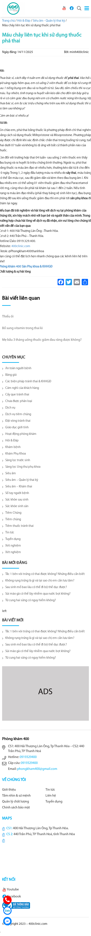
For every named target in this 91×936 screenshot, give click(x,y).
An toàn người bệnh (18, 368)
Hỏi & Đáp (12, 440)
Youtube (12, 889)
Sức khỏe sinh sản (16, 506)
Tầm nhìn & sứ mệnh (16, 795)
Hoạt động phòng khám (20, 434)
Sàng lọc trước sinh (17, 460)
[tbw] (16, 905)
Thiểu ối (8, 316)
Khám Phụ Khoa (15, 453)
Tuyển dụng (13, 539)
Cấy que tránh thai (17, 394)
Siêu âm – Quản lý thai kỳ (21, 480)
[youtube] (64, 8)
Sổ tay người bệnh (17, 493)
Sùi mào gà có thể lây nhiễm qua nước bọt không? (37, 593)
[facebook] (71, 8)
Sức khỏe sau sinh (16, 499)
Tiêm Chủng (13, 513)
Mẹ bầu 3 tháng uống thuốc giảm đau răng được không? (42, 340)
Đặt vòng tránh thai (17, 421)
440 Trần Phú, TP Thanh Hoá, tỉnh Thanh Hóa (44, 834)
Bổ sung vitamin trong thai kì (22, 328)
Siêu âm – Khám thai (18, 486)
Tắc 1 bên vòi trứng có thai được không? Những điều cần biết (45, 574)
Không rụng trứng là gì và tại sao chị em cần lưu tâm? (39, 580)
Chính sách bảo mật (16, 807)
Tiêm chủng (13, 519)
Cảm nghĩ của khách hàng (22, 388)
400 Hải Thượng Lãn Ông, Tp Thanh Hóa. (41, 828)
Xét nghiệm (13, 545)
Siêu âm (10, 473)
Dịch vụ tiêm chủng (18, 414)
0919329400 (28, 757)
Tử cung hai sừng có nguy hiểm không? (30, 600)
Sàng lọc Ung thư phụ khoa (22, 467)
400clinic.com (20, 246)
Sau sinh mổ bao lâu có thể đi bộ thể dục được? (36, 587)
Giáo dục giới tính (17, 427)
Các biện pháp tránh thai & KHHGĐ (28, 381)
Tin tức (9, 532)
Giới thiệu (9, 789)
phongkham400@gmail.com (37, 769)
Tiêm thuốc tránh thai (19, 526)
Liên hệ (51, 795)
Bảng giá (11, 375)
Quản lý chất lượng (15, 801)
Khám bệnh (13, 447)
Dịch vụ (10, 407)
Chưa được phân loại (18, 401)
